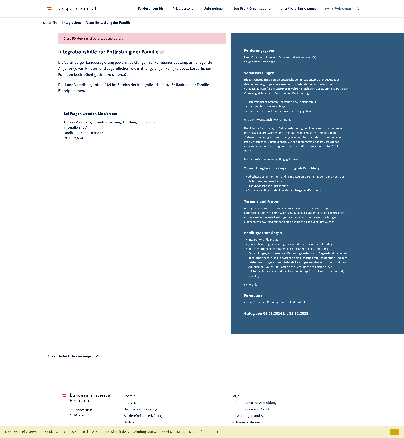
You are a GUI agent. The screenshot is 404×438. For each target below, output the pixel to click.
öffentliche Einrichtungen (299, 8)
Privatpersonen (184, 8)
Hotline (129, 422)
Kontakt (129, 396)
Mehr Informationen (204, 431)
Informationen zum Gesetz (251, 409)
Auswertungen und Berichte (252, 415)
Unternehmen (214, 8)
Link (254, 284)
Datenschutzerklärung (140, 409)
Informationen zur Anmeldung (254, 402)
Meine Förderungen (338, 8)
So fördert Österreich (247, 422)
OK (395, 432)
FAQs (235, 396)
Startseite (50, 22)
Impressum (132, 402)
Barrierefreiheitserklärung (143, 415)
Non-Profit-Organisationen (252, 8)
